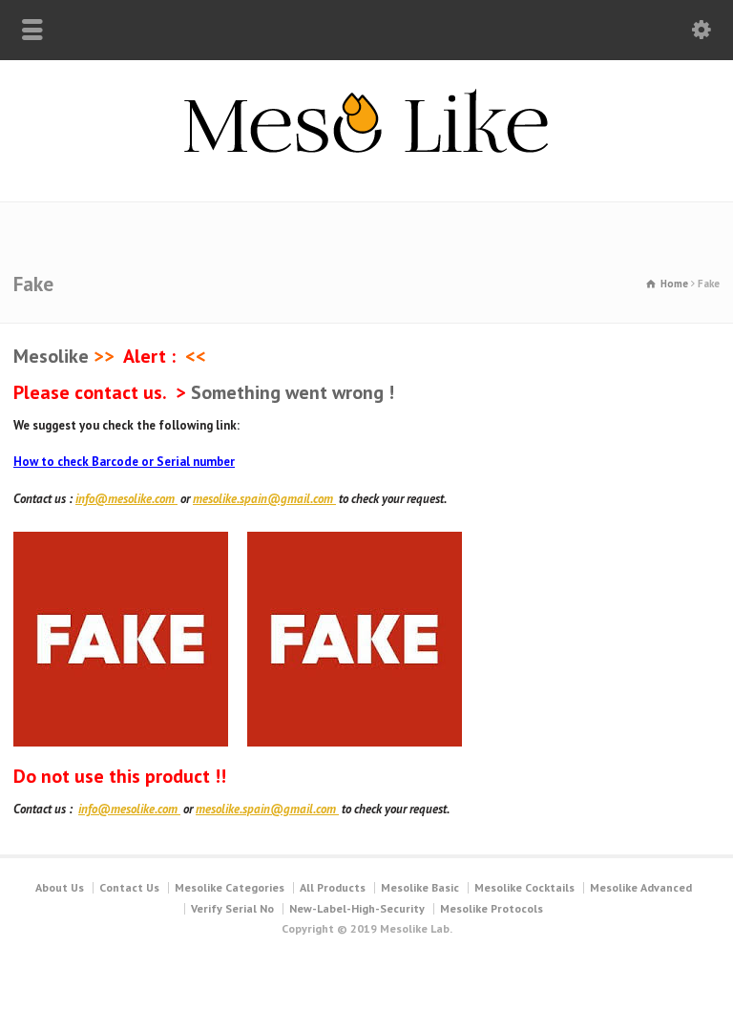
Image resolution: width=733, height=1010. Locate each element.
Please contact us (87, 392)
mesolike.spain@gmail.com (264, 499)
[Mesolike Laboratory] (367, 161)
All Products (333, 887)
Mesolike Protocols (491, 908)
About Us (59, 887)
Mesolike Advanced (641, 887)
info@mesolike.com (126, 499)
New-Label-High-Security (357, 908)
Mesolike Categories (229, 887)
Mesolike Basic (420, 887)
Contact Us (129, 887)
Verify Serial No (232, 908)
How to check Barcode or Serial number (124, 461)
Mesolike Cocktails (524, 887)
